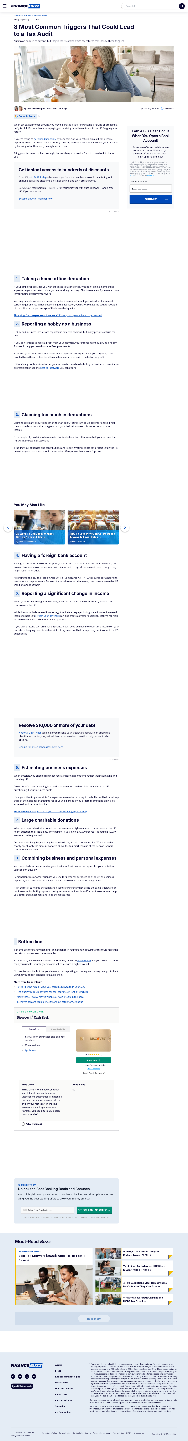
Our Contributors (64, 1388)
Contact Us (61, 1394)
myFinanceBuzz (63, 1412)
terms (106, 1217)
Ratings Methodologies (67, 1376)
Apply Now (30, 1050)
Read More (94, 1318)
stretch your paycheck (47, 615)
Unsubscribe (139, 1433)
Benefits (34, 1029)
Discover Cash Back (33, 1017)
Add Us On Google (27, 116)
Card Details (58, 1029)
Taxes (37, 19)
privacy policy (94, 1217)
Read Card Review (93, 1073)
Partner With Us (63, 1400)
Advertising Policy (49, 1433)
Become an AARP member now (35, 198)
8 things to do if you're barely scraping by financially (50, 811)
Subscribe (60, 1406)
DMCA (128, 1433)
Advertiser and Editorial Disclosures (30, 15)
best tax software (49, 367)
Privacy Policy (64, 1433)
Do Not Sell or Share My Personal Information (91, 1433)
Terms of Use (118, 1433)
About (58, 1364)
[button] (4, 6)
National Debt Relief (30, 732)
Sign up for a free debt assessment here (41, 747)
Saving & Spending (21, 19)
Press (58, 1370)
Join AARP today (37, 177)
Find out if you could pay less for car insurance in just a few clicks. (52, 991)
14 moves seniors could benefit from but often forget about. (50, 1001)
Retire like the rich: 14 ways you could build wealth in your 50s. (51, 986)
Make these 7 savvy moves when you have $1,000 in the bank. (50, 996)
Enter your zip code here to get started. (58, 315)
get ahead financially (45, 139)
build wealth (84, 960)
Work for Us (61, 1382)
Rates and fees (94, 1069)
